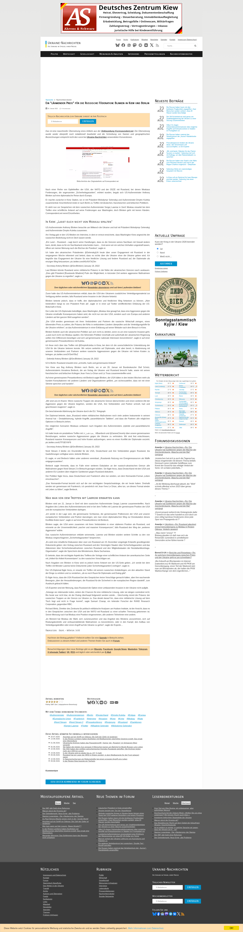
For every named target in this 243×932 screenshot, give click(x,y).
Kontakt (172, 40)
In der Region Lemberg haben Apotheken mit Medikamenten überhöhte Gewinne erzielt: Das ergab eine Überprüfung (102, 740)
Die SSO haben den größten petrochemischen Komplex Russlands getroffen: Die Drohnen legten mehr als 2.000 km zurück (102, 750)
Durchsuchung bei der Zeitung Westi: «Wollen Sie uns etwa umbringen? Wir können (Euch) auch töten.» (178, 814)
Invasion (103, 719)
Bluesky (118, 45)
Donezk (181, 421)
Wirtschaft (69, 54)
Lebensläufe (104, 888)
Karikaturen (135, 40)
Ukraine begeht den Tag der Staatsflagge (114, 811)
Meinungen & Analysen (111, 54)
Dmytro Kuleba (118, 715)
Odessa (157, 412)
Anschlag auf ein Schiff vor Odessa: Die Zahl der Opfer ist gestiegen (90, 737)
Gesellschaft (87, 54)
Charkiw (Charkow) (182, 414)
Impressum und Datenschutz (54, 875)
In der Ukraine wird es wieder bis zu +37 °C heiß (82, 753)
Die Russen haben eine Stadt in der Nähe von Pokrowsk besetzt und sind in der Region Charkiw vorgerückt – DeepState (181, 162)
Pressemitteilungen (154, 54)
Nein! (162, 253)
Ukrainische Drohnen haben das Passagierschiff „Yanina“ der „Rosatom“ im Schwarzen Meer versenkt (100, 744)
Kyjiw (121, 719)
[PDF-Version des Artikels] (112, 702)
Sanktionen (136, 722)
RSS (157, 45)
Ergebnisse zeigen (161, 268)
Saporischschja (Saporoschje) (184, 418)
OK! (231, 927)
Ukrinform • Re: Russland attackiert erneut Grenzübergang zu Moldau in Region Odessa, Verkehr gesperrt (175, 526)
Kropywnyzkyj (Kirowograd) (183, 405)
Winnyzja (182, 399)
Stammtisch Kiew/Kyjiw (52, 883)
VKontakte (146, 45)
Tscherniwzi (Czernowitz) (183, 392)
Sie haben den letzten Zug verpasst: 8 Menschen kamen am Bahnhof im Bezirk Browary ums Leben (103, 747)
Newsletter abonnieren (98, 287)
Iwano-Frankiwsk (182, 386)
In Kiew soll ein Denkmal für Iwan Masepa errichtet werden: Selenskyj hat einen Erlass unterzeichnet (181, 179)
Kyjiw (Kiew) (158, 383)
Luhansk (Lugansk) (158, 424)
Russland (123, 722)
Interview (92, 719)
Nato (141, 719)
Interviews (133, 54)
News (129, 45)
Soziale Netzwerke (106, 896)
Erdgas (132, 715)
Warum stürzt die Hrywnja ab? (54, 811)
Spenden (164, 40)
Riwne (181, 396)
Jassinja (181, 389)
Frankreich (79, 719)
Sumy (181, 408)
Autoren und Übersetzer (52, 894)
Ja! (161, 249)
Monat (58, 803)
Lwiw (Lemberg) (160, 386)
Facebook (123, 45)
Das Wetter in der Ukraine (53, 886)
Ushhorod (182, 383)
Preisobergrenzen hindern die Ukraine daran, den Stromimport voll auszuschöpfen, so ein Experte (180, 145)
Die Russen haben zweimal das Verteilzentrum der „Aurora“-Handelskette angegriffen (181, 136)
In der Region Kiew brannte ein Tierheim (79, 761)
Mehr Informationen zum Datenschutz (146, 928)
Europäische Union (62, 719)
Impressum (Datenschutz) (187, 40)
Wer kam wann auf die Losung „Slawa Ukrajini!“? (61, 826)
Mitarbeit (144, 40)
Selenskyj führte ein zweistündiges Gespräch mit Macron (179, 170)
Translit (46, 888)
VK (104, 283)
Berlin (90, 715)
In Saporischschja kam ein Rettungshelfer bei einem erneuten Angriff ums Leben (95, 759)
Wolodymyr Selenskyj (122, 726)
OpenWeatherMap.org (168, 430)
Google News (120, 649)
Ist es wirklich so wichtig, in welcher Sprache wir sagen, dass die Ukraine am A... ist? (176, 829)
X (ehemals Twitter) (57, 652)
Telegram (140, 45)
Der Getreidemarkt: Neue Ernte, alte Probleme (61, 813)
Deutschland (102, 715)
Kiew (113, 719)
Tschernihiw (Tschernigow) (183, 402)
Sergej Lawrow (71, 726)
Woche (66, 803)
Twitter (85, 726)
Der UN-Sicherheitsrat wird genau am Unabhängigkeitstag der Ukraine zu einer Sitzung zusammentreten (181, 118)
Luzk (156, 396)
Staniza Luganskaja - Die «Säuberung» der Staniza (62, 816)
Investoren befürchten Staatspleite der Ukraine (173, 818)
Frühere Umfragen (161, 271)
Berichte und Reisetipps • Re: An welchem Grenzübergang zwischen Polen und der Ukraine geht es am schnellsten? (175, 555)
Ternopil (157, 393)
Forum (118, 40)
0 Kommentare (66, 108)
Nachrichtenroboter (181, 54)
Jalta (180, 427)
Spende (103, 638)
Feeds (45, 896)
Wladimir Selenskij (100, 726)
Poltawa (157, 408)
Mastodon (135, 45)
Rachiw (157, 389)
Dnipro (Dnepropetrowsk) (160, 421)
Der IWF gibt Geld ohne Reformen (56, 808)
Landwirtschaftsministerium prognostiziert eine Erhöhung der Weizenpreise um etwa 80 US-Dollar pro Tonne (121, 835)
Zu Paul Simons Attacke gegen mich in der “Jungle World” (65, 819)
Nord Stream (61, 722)
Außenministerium (76, 715)
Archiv (125, 40)
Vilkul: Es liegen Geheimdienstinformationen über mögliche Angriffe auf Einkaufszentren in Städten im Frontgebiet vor (181, 128)
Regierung (110, 722)
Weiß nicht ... (166, 256)
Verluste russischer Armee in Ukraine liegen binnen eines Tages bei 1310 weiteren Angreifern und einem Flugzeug (121, 814)
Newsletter (154, 40)
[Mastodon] (167, 914)
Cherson (157, 415)
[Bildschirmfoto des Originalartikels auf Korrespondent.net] (98, 161)
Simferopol (182, 424)
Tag (74, 803)
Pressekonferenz (94, 722)
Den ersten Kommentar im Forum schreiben (75, 781)
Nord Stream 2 (76, 722)
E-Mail (108, 652)
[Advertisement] (121, 74)
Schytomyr (158, 402)
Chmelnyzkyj (159, 399)
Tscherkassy (159, 405)
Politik (54, 54)
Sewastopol (158, 427)
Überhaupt (186, 803)
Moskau (131, 719)
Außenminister (57, 715)
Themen (46, 912)
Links (45, 902)
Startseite (49, 100)
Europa (142, 715)
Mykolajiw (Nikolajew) (182, 411)
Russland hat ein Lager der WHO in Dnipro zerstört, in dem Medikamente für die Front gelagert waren (101, 756)
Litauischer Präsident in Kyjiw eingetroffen (115, 808)
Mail (116, 702)
